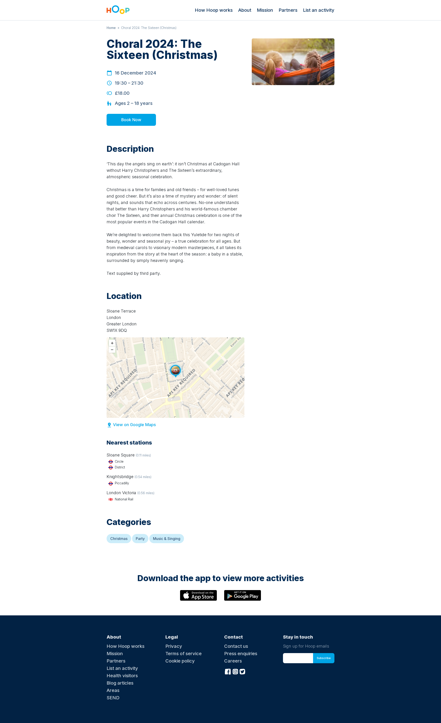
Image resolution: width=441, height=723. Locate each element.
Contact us (236, 646)
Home (111, 28)
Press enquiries (240, 653)
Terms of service (183, 653)
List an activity (318, 10)
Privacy (173, 646)
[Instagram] (235, 671)
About (244, 10)
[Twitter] (242, 671)
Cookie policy (180, 661)
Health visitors (122, 675)
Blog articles (120, 683)
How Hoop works (214, 10)
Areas (113, 690)
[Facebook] (228, 671)
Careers (233, 661)
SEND (113, 697)
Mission (265, 10)
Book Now (131, 119)
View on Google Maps (134, 424)
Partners (288, 10)
